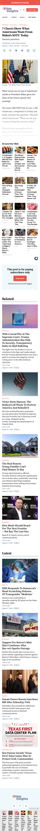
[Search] (24, 10)
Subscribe (32, 10)
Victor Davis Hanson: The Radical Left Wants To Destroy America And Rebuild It (19, 404)
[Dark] (21, 10)
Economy (6, 460)
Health (5, 585)
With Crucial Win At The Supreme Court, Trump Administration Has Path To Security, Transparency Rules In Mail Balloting (17, 340)
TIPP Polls (23, 25)
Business (5, 522)
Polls (22, 17)
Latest (5, 17)
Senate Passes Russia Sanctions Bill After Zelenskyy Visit (20, 700)
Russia (4, 696)
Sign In (29, 284)
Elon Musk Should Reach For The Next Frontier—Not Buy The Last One (16, 528)
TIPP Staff (6, 365)
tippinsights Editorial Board (14, 43)
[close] (37, 2)
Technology (7, 749)
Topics (14, 17)
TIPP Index (32, 17)
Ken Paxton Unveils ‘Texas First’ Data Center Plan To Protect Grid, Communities (17, 756)
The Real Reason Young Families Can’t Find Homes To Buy (14, 466)
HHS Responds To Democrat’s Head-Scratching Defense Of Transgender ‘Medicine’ (19, 591)
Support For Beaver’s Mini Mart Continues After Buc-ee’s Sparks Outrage (17, 645)
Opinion (5, 25)
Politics (13, 25)
